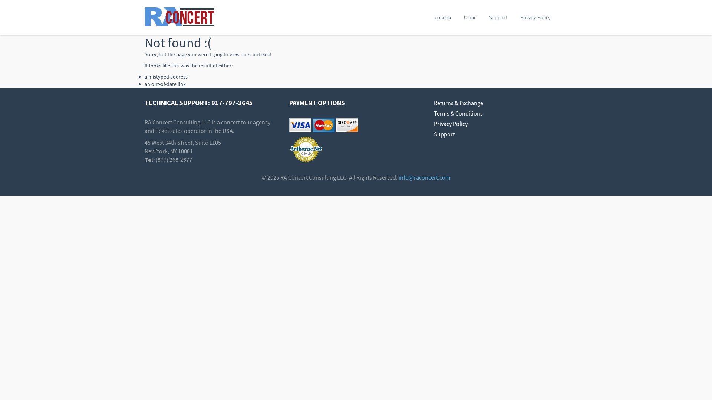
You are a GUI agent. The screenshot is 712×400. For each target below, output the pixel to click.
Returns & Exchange (458, 103)
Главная (442, 17)
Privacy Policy (535, 17)
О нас (470, 17)
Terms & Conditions (458, 113)
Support (498, 17)
